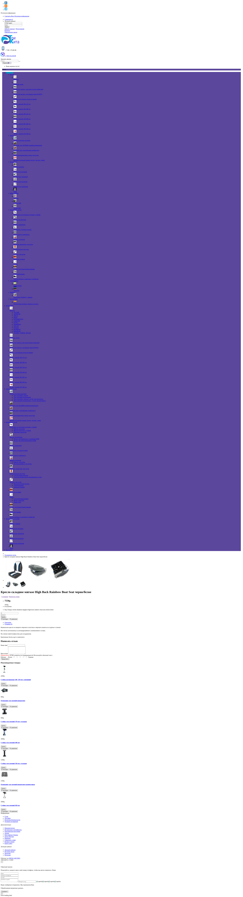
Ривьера (16, 327)
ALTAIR (16, 312)
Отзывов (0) (8, 624)
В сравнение (13, 619)
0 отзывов (5, 596)
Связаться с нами (10, 840)
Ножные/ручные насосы (21, 484)
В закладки (5, 619)
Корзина (7, 30)
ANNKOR (17, 314)
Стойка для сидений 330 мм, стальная (14, 763)
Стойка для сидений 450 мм (10, 805)
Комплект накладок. (20, 432)
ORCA (16, 316)
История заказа (9, 851)
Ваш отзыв (4, 653)
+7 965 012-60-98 (10, 56)
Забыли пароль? (10, 29)
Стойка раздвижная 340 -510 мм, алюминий (16, 679)
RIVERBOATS (18, 319)
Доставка (8, 818)
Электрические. (19, 485)
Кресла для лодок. (19, 462)
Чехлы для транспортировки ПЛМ (25, 440)
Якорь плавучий (19, 500)
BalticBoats (17, 331)
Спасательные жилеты (21, 475)
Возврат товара (9, 842)
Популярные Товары (11, 835)
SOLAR (16, 326)
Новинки (8, 838)
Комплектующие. (19, 487)
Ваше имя (4, 645)
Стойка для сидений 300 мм (10, 742)
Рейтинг (3, 657)
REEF (15, 317)
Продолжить (5, 659)
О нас (6, 816)
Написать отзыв (14, 596)
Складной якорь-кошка (21, 499)
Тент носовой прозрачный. (22, 397)
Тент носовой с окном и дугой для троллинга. (28, 399)
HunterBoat (17, 324)
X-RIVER (17, 321)
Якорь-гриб (17, 502)
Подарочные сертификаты (13, 830)
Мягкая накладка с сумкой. (22, 430)
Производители (10, 828)
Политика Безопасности (12, 820)
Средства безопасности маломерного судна (28, 477)
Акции (7, 833)
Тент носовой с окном (21, 395)
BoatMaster (17, 329)
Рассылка (8, 855)
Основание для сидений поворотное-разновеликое (18, 784)
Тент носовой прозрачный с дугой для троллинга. (30, 400)
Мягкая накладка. (19, 429)
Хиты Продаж (9, 836)
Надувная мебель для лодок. (23, 464)
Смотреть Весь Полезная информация (17, 16)
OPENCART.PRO (14, 858)
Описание (8, 622)
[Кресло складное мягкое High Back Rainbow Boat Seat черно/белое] (16, 580)
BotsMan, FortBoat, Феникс (22, 333)
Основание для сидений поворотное (13, 700)
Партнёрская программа (12, 831)
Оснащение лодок (10, 555)
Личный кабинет (10, 850)
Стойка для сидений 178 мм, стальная (14, 721)
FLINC (16, 322)
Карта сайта (8, 843)
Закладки (8, 853)
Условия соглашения (11, 821)
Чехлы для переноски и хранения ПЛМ (26, 439)
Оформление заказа (11, 32)
